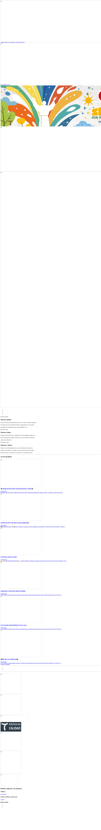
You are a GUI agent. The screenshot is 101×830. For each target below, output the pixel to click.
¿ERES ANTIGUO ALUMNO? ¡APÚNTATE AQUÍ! (13, 42)
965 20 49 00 (3, 794)
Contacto (2, 799)
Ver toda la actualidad (5, 664)
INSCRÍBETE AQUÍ (5, 84)
